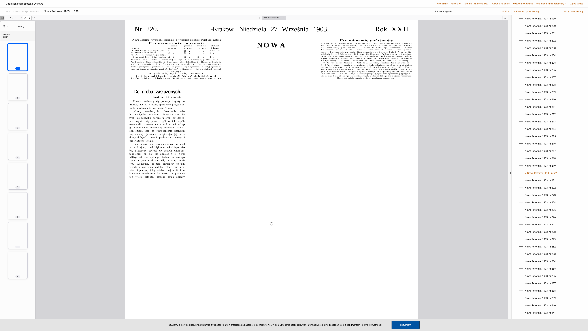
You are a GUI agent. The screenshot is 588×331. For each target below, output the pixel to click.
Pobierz (454, 3)
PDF (504, 11)
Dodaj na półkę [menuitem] (502, 3)
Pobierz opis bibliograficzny (550, 3)
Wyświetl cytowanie (523, 3)
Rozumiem (405, 324)
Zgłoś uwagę (576, 3)
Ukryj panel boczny (573, 11)
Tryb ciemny (441, 3)
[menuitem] (540, 19)
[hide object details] (509, 173)
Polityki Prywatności (371, 324)
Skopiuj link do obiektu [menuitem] (476, 3)
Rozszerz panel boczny (527, 11)
